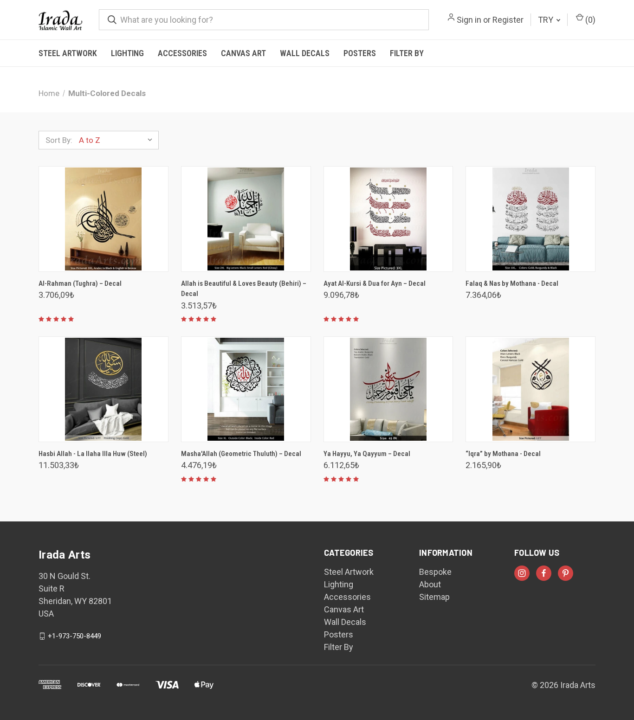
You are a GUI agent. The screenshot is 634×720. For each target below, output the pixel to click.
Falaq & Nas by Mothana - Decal (512, 283)
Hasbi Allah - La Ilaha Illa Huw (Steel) (93, 454)
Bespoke (435, 572)
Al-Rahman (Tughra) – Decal (80, 283)
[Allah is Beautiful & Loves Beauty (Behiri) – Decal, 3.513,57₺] (246, 219)
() (589, 20)
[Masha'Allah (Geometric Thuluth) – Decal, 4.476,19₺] (246, 389)
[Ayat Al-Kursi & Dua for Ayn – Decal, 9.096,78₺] (388, 219)
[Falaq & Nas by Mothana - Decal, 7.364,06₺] (530, 219)
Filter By (407, 53)
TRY (546, 20)
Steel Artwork (68, 53)
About (430, 584)
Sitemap (434, 597)
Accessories (182, 53)
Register (508, 20)
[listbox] (118, 140)
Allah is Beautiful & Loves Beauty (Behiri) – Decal (243, 288)
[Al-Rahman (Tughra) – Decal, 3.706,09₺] (103, 219)
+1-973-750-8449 (74, 636)
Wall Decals (305, 53)
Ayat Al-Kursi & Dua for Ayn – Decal (374, 283)
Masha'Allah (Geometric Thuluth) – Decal (241, 454)
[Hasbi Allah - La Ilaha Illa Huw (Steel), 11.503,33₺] (103, 389)
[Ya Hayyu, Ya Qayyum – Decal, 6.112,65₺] (388, 389)
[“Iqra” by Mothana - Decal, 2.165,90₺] (530, 389)
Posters (359, 53)
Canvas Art (243, 53)
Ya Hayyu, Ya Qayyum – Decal (366, 454)
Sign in (469, 20)
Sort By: (58, 140)
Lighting (127, 53)
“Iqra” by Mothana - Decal (503, 454)
